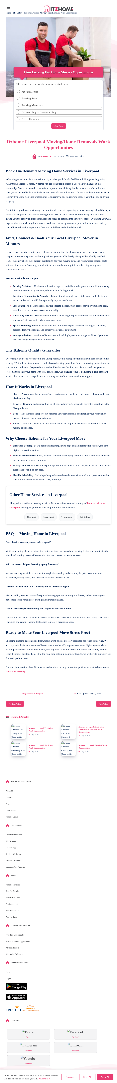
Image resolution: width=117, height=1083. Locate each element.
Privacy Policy (44, 1079)
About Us (9, 791)
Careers (9, 797)
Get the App (11, 848)
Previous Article (15, 704)
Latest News (11, 810)
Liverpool (38, 694)
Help (8, 972)
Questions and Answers (15, 867)
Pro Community (12, 904)
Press (8, 804)
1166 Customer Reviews (30, 1010)
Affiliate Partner (12, 948)
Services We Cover (13, 854)
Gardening (48, 517)
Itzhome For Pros (13, 885)
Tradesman (66, 517)
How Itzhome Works (14, 835)
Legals (8, 978)
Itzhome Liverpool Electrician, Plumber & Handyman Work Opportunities (91, 729)
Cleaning (31, 517)
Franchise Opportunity (15, 935)
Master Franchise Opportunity (18, 941)
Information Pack (13, 898)
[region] (58, 1076)
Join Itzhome (11, 841)
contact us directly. (16, 671)
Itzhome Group (12, 817)
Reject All (87, 1077)
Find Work (59, 126)
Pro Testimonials (12, 911)
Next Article (103, 704)
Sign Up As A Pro (13, 891)
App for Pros (11, 917)
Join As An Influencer (14, 954)
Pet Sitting (85, 517)
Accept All (105, 1077)
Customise (70, 1077)
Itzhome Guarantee (13, 860)
